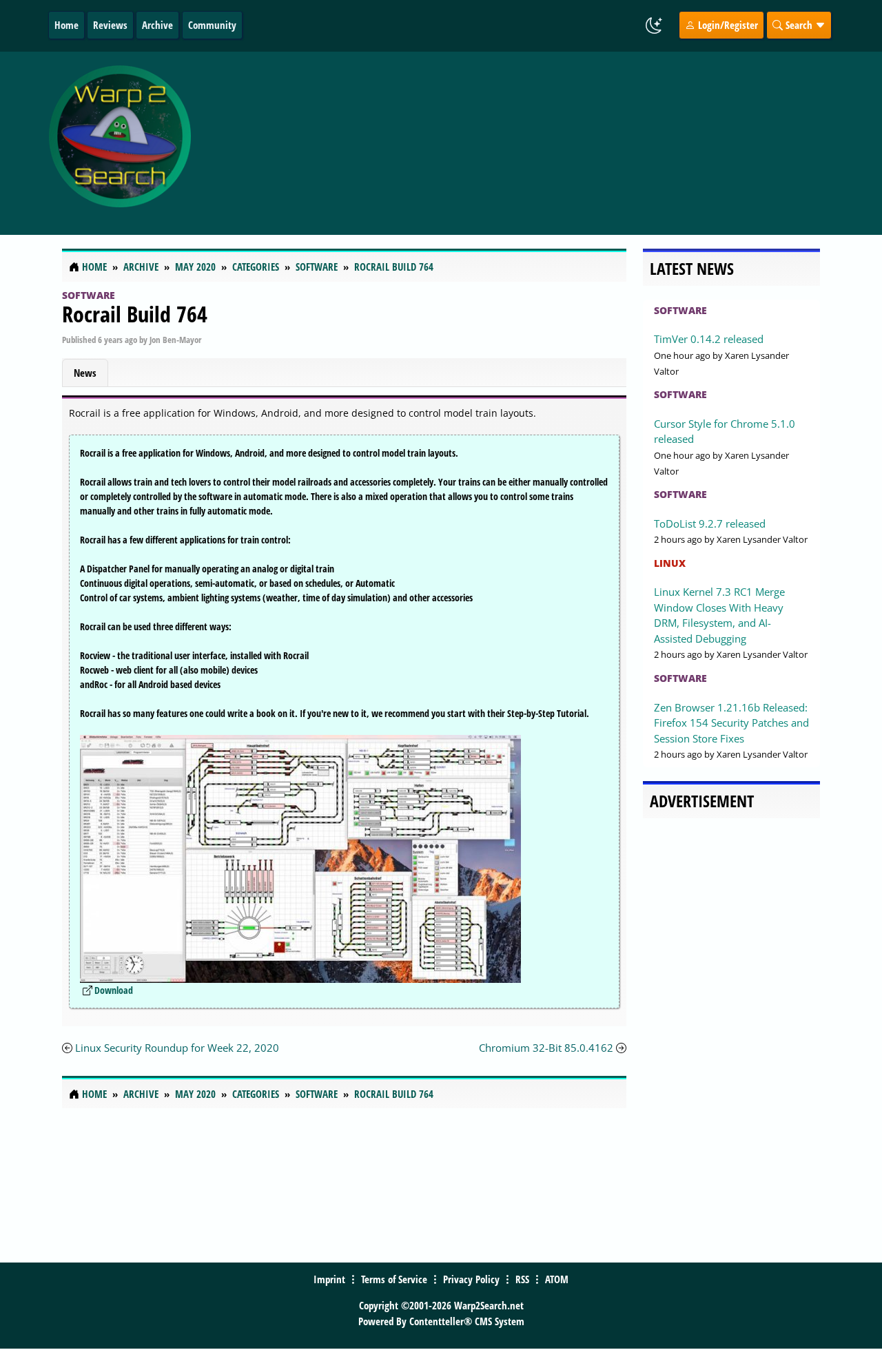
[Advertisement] (532, 143)
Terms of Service (394, 1279)
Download (113, 990)
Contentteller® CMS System (466, 1321)
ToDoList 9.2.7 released (710, 523)
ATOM (556, 1279)
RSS (522, 1279)
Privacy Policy (471, 1279)
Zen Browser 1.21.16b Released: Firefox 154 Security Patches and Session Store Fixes (731, 722)
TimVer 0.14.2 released (708, 339)
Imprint (329, 1279)
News (85, 373)
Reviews (110, 25)
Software (88, 295)
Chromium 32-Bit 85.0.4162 (546, 1048)
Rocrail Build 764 (134, 314)
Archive (157, 25)
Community (212, 25)
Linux (670, 563)
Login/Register (726, 25)
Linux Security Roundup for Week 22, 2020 (177, 1048)
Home (66, 25)
